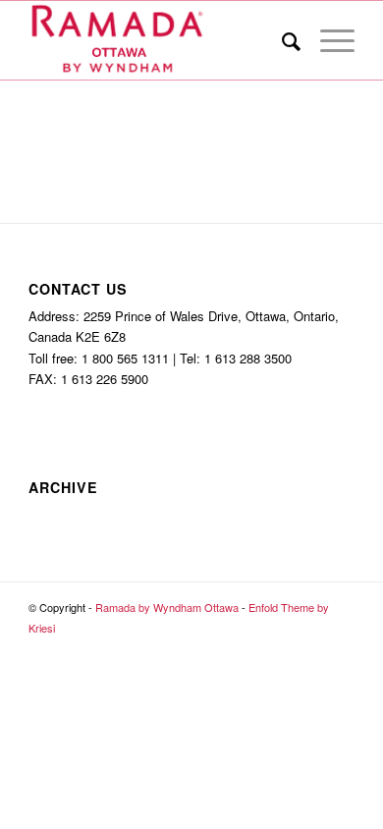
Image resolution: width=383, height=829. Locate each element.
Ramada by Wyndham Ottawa (167, 607)
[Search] (281, 40)
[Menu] (328, 40)
